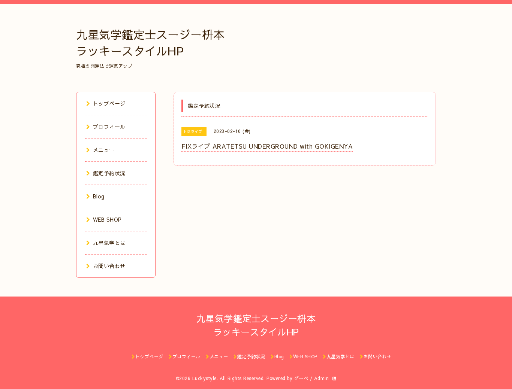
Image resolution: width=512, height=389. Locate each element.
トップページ (109, 103)
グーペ (301, 378)
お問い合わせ (109, 266)
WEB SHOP (107, 219)
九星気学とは (109, 242)
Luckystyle (204, 378)
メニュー (104, 150)
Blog (99, 196)
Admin (321, 378)
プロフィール (109, 126)
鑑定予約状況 (109, 173)
